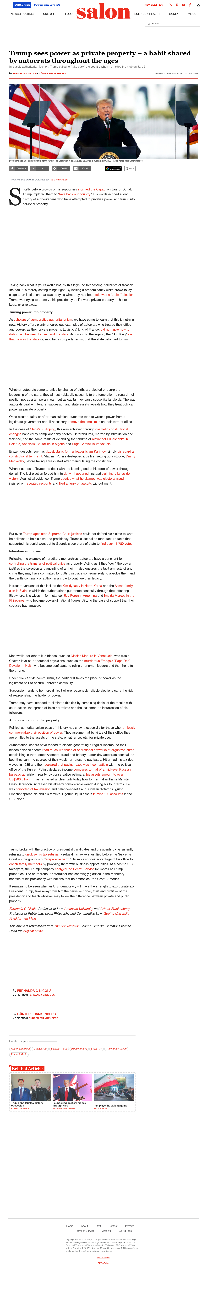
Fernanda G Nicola (24, 73)
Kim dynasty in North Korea (82, 586)
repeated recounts (39, 483)
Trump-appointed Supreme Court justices (52, 534)
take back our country (74, 194)
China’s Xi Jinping (42, 429)
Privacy (129, 1226)
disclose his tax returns (41, 854)
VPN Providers (103, 1258)
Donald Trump (59, 1049)
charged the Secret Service (74, 869)
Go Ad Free (125, 1231)
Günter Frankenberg (52, 73)
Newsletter (153, 5)
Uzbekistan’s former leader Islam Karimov (76, 451)
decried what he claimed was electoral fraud (92, 479)
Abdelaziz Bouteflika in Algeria (43, 444)
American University (78, 909)
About (84, 1226)
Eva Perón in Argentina (80, 596)
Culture (49, 14)
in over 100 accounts (108, 794)
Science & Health (147, 14)
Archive (106, 1231)
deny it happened (76, 474)
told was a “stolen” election (114, 295)
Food (69, 14)
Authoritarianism (20, 1049)
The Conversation (58, 180)
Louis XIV (96, 1049)
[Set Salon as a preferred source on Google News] (113, 168)
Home (69, 1226)
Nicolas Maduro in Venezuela (91, 656)
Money (174, 14)
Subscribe (22, 5)
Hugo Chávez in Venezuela (91, 444)
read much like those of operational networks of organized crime (88, 750)
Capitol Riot (40, 1049)
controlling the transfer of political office (37, 563)
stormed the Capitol (92, 189)
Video (192, 14)
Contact (113, 1226)
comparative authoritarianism (51, 320)
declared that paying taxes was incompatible (76, 765)
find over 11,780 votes (116, 544)
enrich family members (25, 864)
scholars (20, 320)
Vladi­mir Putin (19, 1054)
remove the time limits (84, 422)
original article (33, 931)
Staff (98, 1226)
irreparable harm (57, 859)
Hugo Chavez (79, 1049)
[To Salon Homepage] (103, 11)
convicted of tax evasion (33, 789)
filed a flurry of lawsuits (75, 483)
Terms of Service (84, 1231)
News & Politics (22, 14)
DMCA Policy (103, 1263)
